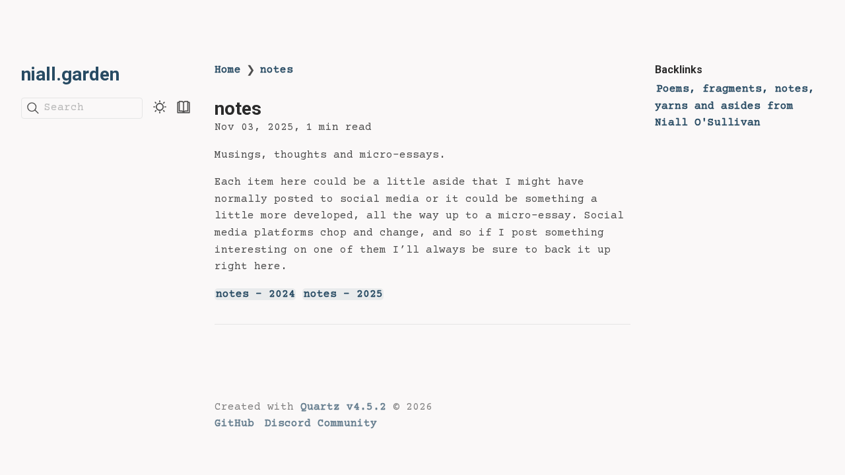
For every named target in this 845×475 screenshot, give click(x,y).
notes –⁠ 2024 (255, 294)
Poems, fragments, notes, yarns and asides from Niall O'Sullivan (735, 106)
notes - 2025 (343, 294)
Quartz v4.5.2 (343, 407)
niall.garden (70, 74)
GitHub (234, 423)
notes (276, 70)
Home (228, 70)
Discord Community (321, 423)
